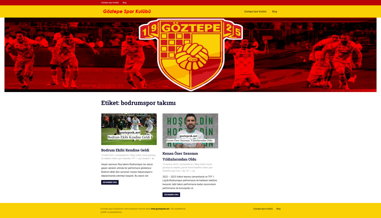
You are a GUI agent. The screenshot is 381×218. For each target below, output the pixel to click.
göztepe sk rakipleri (171, 167)
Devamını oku (110, 182)
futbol (138, 155)
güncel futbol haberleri (191, 167)
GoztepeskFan (122, 155)
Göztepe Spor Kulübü (110, 2)
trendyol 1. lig (148, 158)
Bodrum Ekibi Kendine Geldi (125, 150)
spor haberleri (124, 158)
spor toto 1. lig (178, 171)
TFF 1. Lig (136, 158)
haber (114, 158)
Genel (144, 155)
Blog (124, 2)
